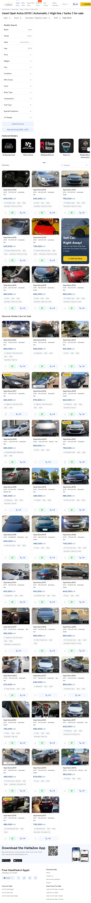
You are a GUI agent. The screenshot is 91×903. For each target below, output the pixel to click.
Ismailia (38, 500)
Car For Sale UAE (7, 892)
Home (48, 873)
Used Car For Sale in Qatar (54, 896)
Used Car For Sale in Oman (54, 899)
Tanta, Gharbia (10, 689)
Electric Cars (39, 4)
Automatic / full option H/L (12, 644)
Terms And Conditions (53, 879)
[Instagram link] (35, 878)
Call (23, 213)
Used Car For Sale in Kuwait (55, 889)
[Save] (27, 173)
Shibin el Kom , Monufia (13, 781)
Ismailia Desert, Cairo (12, 828)
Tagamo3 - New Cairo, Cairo (14, 353)
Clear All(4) (67, 18)
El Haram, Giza (70, 298)
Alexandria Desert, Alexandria (14, 452)
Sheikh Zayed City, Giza (13, 250)
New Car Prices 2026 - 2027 (18, 130)
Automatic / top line (70, 407)
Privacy (48, 882)
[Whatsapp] (12, 213)
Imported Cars (30, 4)
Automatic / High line (10, 360)
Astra (24, 203)
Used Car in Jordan (52, 892)
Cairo (37, 203)
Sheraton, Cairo (70, 203)
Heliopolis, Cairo (70, 452)
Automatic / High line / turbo (13, 206)
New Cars (23, 4)
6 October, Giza (10, 203)
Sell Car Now (76, 258)
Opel (18, 203)
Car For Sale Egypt (8, 889)
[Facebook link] (18, 878)
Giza (37, 298)
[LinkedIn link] (30, 878)
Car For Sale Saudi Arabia (10, 896)
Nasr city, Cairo (70, 500)
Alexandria (39, 353)
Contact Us (49, 876)
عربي (76, 4)
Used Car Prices (18, 124)
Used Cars (18, 4)
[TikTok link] (24, 878)
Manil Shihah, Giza (41, 640)
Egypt (8, 878)
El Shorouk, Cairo (71, 548)
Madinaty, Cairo (70, 689)
